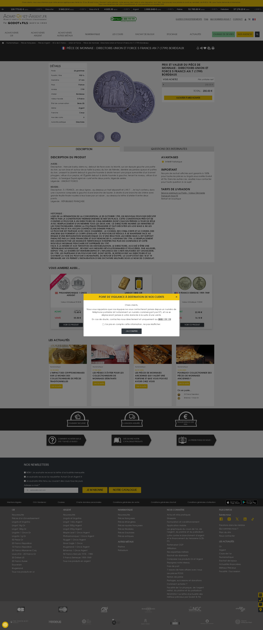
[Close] (176, 297)
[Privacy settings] (5, 625)
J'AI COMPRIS (131, 331)
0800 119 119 (164, 319)
